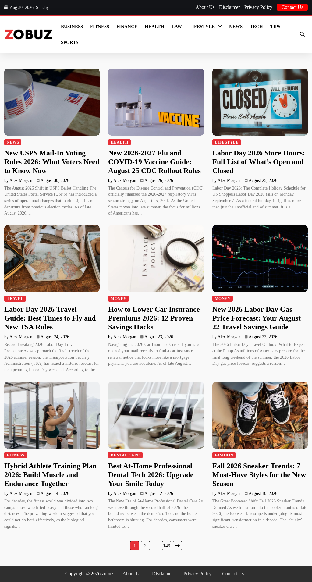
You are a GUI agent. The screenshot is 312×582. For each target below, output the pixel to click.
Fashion (224, 455)
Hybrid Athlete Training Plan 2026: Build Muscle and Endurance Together (50, 475)
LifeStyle (202, 26)
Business (72, 26)
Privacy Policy (258, 7)
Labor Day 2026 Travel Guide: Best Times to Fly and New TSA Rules (50, 318)
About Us (205, 7)
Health (154, 26)
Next (177, 545)
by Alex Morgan (18, 180)
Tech (256, 26)
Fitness (99, 26)
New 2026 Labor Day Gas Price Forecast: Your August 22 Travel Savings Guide (256, 318)
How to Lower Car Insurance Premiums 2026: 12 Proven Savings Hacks (154, 318)
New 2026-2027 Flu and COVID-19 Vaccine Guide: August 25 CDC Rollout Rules (154, 162)
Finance (126, 26)
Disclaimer (229, 7)
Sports (69, 42)
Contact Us (292, 7)
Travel (15, 298)
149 (166, 545)
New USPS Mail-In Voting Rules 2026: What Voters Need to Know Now (51, 162)
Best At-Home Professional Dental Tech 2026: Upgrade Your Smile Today (150, 475)
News (236, 26)
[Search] (302, 34)
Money (118, 298)
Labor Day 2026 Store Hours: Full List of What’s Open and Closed (258, 162)
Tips (275, 26)
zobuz (107, 573)
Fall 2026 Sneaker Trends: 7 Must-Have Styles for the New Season (259, 475)
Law (177, 26)
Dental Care (125, 455)
